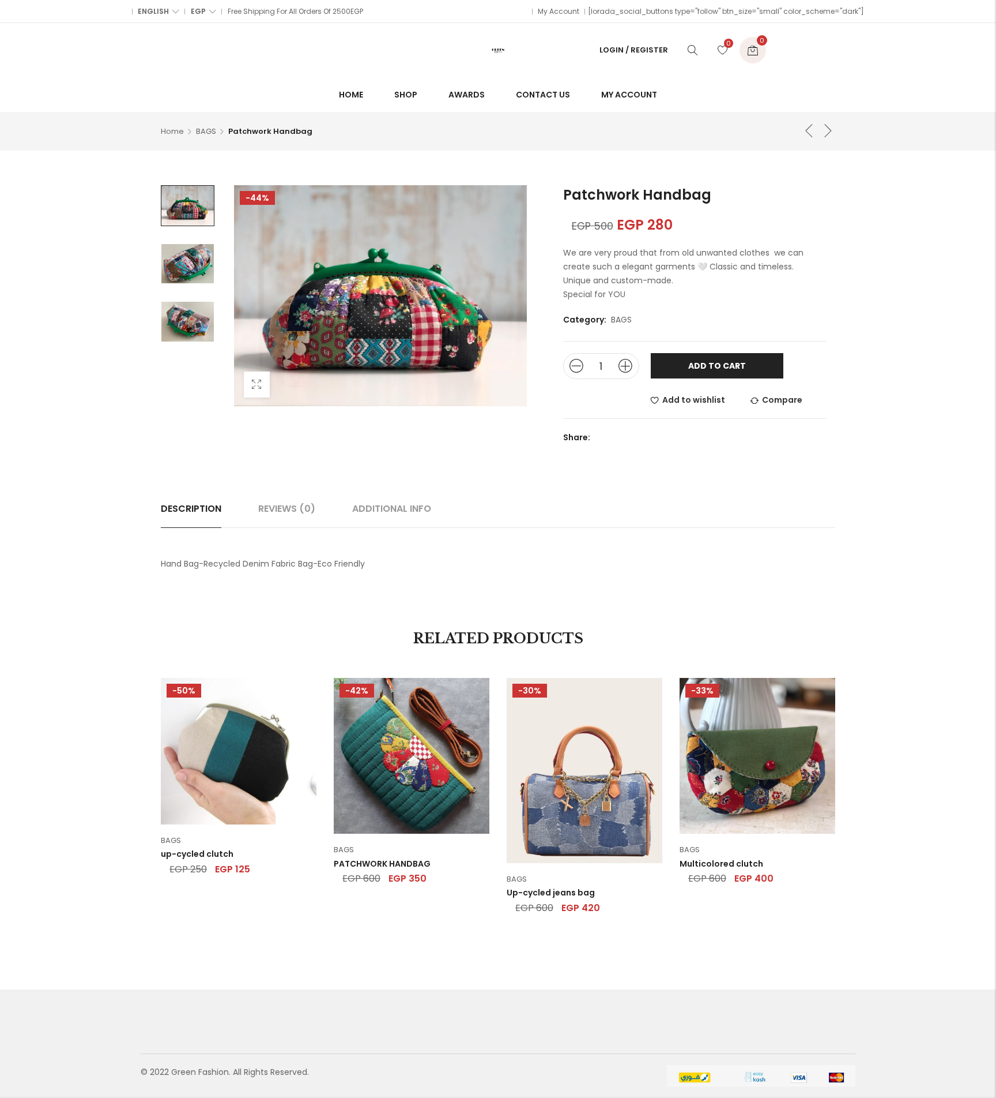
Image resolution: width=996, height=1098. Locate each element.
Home (172, 131)
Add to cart (717, 366)
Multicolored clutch (721, 864)
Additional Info (391, 508)
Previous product (809, 130)
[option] (187, 205)
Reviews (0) (286, 508)
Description (191, 508)
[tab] (191, 509)
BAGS (206, 131)
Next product (828, 130)
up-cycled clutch (197, 854)
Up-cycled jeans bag (551, 892)
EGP (198, 11)
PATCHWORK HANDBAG (382, 864)
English (153, 11)
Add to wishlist (693, 400)
